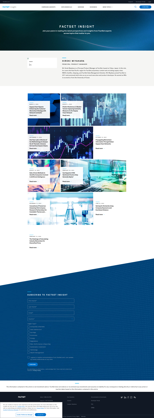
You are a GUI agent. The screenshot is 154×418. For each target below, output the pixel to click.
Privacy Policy (40, 408)
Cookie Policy (21, 406)
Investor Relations (72, 404)
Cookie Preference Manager (25, 414)
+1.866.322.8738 (47, 397)
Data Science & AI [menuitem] (66, 7)
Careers (69, 400)
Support (130, 1)
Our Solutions (70, 397)
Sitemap (83, 416)
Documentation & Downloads (98, 397)
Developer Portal (140, 1)
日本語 (92, 407)
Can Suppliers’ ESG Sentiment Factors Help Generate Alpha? (70, 175)
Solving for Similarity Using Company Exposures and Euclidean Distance (104, 208)
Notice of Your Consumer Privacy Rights (69, 416)
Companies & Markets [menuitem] (48, 7)
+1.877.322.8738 (49, 400)
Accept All (40, 414)
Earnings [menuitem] (81, 7)
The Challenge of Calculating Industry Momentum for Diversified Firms (38, 241)
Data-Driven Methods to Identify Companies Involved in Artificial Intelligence (38, 175)
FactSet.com (6, 1)
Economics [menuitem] (93, 7)
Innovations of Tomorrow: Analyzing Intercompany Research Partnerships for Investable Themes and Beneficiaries (38, 210)
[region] (31, 410)
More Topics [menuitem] (107, 7)
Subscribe (145, 7)
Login (149, 1)
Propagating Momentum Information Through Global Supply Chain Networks (105, 142)
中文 (92, 404)
